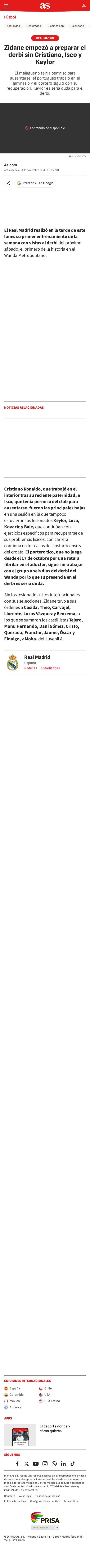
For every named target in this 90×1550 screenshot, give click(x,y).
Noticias (30, 668)
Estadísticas (50, 668)
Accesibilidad (71, 1501)
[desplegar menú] (6, 6)
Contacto (9, 1496)
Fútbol (10, 17)
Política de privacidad (48, 1496)
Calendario (77, 26)
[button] (8, 183)
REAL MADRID (45, 38)
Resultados (34, 26)
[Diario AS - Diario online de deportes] (45, 6)
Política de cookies (15, 1501)
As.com (10, 165)
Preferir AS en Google (38, 183)
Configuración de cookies (45, 1501)
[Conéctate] (84, 5)
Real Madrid (37, 657)
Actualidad (13, 26)
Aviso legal (25, 1496)
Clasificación (56, 26)
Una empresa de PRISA (45, 1517)
